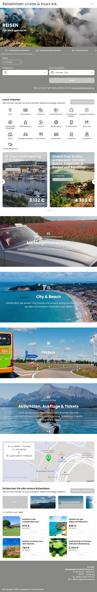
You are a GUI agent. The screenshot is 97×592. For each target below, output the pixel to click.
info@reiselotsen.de (85, 579)
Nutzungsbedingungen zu (83, 88)
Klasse (5, 58)
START (72, 80)
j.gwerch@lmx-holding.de (20, 456)
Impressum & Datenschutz (32, 589)
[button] (91, 3)
